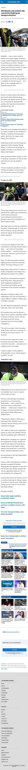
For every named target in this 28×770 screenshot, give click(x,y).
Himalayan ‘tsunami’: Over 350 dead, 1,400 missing (20, 608)
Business (3, 695)
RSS (2, 712)
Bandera (3, 755)
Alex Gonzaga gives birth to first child (20, 619)
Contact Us (4, 718)
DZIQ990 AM (4, 759)
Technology (4, 692)
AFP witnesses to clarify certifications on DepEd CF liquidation (20, 590)
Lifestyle (3, 690)
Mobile (3, 709)
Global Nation (5, 699)
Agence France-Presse (6, 18)
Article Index (4, 742)
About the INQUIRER (6, 733)
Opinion (3, 697)
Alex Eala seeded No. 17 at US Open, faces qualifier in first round (7, 621)
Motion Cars (4, 761)
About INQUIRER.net (6, 731)
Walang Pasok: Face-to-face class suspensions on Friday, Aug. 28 (12, 114)
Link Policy (4, 738)
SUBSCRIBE (14, 649)
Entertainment (5, 688)
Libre (2, 750)
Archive (3, 716)
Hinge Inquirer (5, 752)
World (3, 7)
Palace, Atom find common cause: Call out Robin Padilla (13, 119)
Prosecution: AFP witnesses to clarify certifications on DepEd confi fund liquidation (20, 576)
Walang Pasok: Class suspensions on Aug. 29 (7, 590)
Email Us (3, 714)
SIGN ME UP (14, 526)
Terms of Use (10, 530)
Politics (17, 632)
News (2, 683)
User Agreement (5, 735)
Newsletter (4, 721)
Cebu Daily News (5, 757)
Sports (3, 686)
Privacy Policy (17, 531)
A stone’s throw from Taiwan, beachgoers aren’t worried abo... (18, 546)
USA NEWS (4, 701)
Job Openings (4, 723)
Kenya (13, 632)
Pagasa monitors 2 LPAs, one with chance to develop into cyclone (6, 562)
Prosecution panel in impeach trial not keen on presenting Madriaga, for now (7, 575)
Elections (8, 632)
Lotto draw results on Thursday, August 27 (12, 125)
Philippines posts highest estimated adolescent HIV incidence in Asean (19, 562)
